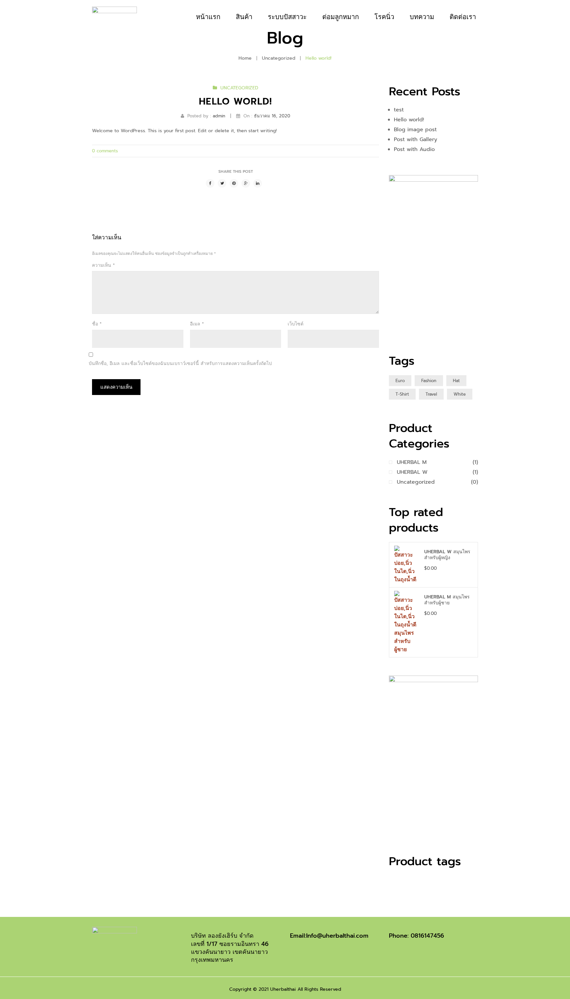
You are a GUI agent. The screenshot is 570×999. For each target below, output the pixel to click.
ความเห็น (103, 265)
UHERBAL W (412, 472)
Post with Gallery (415, 139)
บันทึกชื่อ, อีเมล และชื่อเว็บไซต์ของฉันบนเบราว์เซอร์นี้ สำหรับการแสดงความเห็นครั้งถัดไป (180, 363)
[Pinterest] (234, 183)
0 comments (105, 151)
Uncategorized (278, 58)
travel (431, 394)
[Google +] (245, 183)
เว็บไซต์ (295, 323)
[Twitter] (222, 183)
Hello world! (409, 120)
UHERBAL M (412, 462)
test (399, 110)
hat (456, 381)
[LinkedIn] (257, 183)
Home (245, 58)
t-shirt (402, 394)
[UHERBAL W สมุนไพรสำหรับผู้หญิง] (406, 565)
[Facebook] (210, 183)
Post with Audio (414, 149)
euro (400, 381)
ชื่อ (97, 323)
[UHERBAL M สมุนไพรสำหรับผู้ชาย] (406, 622)
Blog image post (415, 130)
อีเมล (197, 323)
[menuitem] (208, 17)
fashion (428, 381)
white (460, 394)
